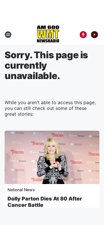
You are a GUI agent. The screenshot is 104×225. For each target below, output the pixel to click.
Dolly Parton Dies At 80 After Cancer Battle (45, 202)
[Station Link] (48, 34)
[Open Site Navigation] (8, 34)
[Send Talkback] (83, 34)
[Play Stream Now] (94, 34)
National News (21, 189)
